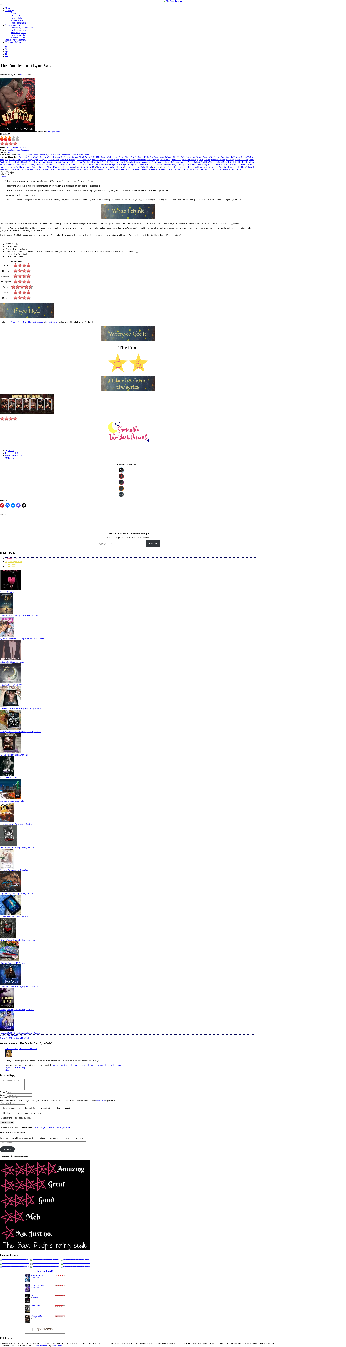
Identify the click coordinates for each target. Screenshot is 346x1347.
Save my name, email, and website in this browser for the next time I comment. (36, 1108)
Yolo (220, 167)
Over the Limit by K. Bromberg (14, 963)
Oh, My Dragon (233, 157)
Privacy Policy (17, 20)
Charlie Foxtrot (39, 157)
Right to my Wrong (69, 157)
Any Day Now (89, 162)
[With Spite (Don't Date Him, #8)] (27, 1312)
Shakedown (47, 164)
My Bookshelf (45, 1271)
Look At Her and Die (43, 169)
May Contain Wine (25, 162)
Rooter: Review (7, 592)
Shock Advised (85, 157)
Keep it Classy (241, 159)
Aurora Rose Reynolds (21, 322)
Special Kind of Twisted (35, 167)
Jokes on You (39, 162)
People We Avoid (158, 169)
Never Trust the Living (166, 164)
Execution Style (25, 157)
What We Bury (37, 1316)
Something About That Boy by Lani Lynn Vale (20, 708)
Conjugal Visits (186, 162)
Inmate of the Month (15, 164)
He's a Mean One (142, 169)
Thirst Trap (177, 167)
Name (3, 1092)
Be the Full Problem (191, 169)
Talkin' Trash (53, 159)
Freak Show (32, 155)
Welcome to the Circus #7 (18, 147)
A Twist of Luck (38, 1275)
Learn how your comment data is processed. (52, 1127)
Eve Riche (35, 1318)
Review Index (12, 25)
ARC (9, 152)
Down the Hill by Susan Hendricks (15, 1038)
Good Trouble (214, 164)
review (23, 74)
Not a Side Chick (174, 169)
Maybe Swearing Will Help (222, 159)
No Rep (241, 162)
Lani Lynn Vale (53, 131)
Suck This (151, 164)
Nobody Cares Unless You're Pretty (192, 164)
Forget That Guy (208, 169)
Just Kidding (165, 159)
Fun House (21, 155)
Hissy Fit (43, 159)
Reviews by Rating (19, 32)
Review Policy (17, 18)
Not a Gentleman (223, 169)
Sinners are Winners (137, 159)
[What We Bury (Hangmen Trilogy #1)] (27, 1322)
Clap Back (188, 167)
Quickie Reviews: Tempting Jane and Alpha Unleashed (24, 638)
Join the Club (76, 162)
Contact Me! (16, 15)
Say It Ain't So (103, 162)
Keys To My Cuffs (13, 159)
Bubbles (34, 1295)
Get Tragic (122, 164)
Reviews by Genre (19, 30)
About (8, 10)
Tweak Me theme (41, 1346)
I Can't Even (166, 167)
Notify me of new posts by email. (17, 1118)
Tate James (35, 1297)
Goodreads (4, 176)
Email (3, 1095)
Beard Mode (106, 157)
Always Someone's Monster (66, 164)
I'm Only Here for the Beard (189, 157)
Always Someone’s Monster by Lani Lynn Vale (20, 731)
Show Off (43, 155)
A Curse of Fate (37, 1285)
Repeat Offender (172, 162)
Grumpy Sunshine (25, 169)
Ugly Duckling (111, 169)
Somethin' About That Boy (57, 162)
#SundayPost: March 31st (13, 1036)
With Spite (236, 169)
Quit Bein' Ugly (207, 162)
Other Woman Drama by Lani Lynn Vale (17, 940)
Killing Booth (83, 155)
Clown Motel (54, 155)
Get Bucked (10, 162)
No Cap (156, 167)
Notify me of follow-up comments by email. (22, 1113)
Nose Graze (57, 1346)
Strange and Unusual (137, 164)
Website (3, 1098)
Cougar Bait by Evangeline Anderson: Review (20, 1033)
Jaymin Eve (36, 1277)
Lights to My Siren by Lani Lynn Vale (16, 893)
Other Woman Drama (79, 169)
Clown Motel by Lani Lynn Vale (14, 755)
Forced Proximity (126, 169)
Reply (8, 1070)
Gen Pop (250, 162)
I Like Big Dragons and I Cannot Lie (160, 157)
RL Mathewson (52, 322)
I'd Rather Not (113, 159)
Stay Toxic (228, 167)
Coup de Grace (53, 157)
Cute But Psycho (228, 164)
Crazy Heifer (204, 159)
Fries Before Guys (190, 159)
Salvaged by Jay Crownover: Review (16, 824)
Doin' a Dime (221, 162)
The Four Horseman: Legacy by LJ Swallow (19, 986)
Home (8, 8)
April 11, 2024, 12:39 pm (16, 1067)
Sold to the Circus (68, 155)
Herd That (176, 159)
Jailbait (197, 162)
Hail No (96, 157)
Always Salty (10, 169)
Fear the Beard (137, 157)
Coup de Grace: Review (10, 778)
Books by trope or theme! (16, 40)
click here (100, 1100)
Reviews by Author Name (22, 27)
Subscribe (153, 543)
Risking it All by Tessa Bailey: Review (17, 1009)
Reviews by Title (18, 35)
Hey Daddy (239, 167)
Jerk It (2, 164)
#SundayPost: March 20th (11, 685)
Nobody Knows (133, 162)
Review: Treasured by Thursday (14, 870)
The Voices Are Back (15, 167)
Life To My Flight (30, 159)
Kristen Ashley (38, 322)
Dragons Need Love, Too (214, 157)
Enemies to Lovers (61, 169)
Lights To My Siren (121, 157)
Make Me (124, 159)
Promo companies (18, 23)
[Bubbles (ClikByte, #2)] (27, 1302)
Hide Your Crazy (84, 159)
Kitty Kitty (232, 162)
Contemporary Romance (18, 150)
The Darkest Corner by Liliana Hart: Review (19, 615)
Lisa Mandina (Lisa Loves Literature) (21, 1048)
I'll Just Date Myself (55, 167)
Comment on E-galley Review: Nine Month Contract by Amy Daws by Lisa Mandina (88, 1065)
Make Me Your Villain (88, 164)
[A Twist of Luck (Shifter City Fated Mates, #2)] (27, 1281)
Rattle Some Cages (107, 164)
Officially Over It (117, 162)
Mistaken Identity (97, 169)
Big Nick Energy (116, 167)
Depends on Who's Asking (152, 162)
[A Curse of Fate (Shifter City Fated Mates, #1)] (27, 1291)
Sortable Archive (18, 37)
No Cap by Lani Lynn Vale (12, 801)
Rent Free (198, 167)
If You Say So (153, 159)
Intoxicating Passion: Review (12, 662)
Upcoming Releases (13, 42)
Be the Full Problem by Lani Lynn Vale (17, 847)
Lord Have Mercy (68, 159)
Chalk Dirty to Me (33, 164)
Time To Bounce (210, 167)
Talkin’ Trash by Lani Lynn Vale (14, 917)
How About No (99, 159)
